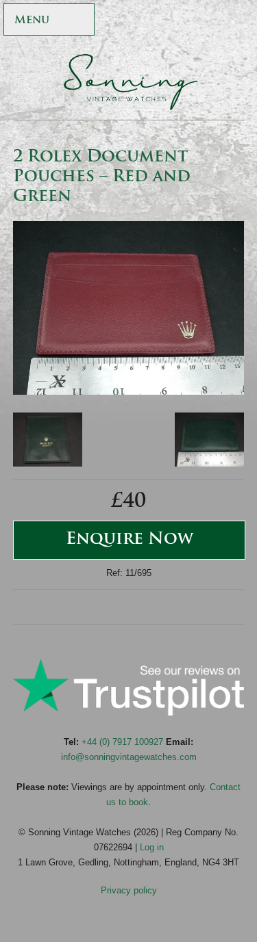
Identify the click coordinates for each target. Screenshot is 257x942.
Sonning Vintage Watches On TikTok (178, 21)
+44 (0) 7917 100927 (122, 742)
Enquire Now (129, 540)
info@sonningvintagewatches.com (129, 757)
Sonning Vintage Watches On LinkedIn (237, 21)
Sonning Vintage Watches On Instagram (207, 21)
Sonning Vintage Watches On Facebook (119, 21)
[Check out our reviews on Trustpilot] (129, 712)
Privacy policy (129, 890)
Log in (152, 847)
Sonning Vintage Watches (128, 82)
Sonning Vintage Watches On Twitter (148, 21)
